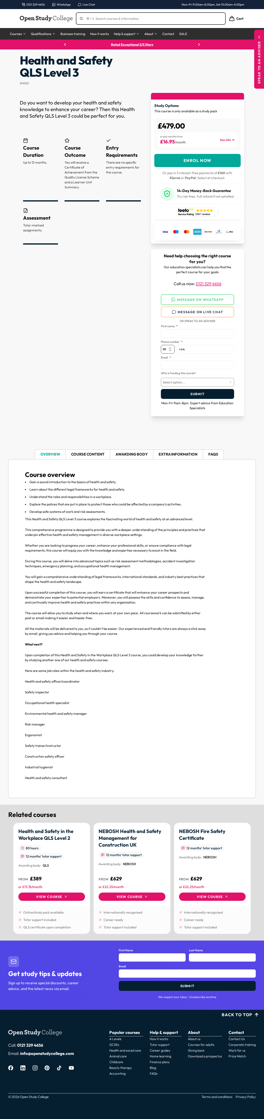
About (148, 34)
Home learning (160, 1056)
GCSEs (114, 1045)
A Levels (115, 1039)
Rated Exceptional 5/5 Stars (132, 44)
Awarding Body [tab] (132, 454)
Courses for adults (201, 1045)
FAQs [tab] (213, 454)
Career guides (160, 1050)
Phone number (172, 342)
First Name (127, 950)
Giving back (196, 1050)
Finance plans (160, 1062)
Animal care (118, 1056)
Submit (197, 394)
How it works (99, 34)
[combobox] (197, 382)
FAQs (154, 1073)
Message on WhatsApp (200, 300)
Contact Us (237, 1039)
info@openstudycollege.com (47, 1053)
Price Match (237, 1056)
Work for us (237, 1050)
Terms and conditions (217, 1097)
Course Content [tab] (88, 454)
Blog (153, 1068)
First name (169, 326)
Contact (168, 34)
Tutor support (160, 1045)
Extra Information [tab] (178, 454)
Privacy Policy (246, 1097)
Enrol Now (197, 160)
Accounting (117, 1073)
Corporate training (242, 1045)
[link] (51, 878)
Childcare (116, 1062)
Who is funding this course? (178, 373)
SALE (183, 34)
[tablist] (132, 454)
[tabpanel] (132, 628)
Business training (72, 34)
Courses (16, 34)
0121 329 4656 (208, 283)
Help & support (124, 34)
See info (225, 140)
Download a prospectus (205, 1056)
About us (194, 1039)
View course (49, 897)
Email (166, 357)
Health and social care (125, 1050)
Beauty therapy (120, 1068)
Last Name (197, 950)
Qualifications (41, 34)
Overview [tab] (50, 454)
